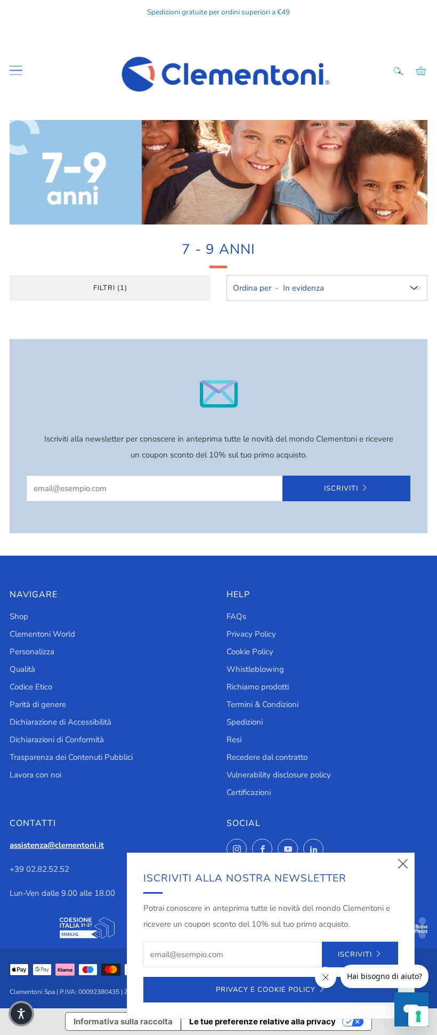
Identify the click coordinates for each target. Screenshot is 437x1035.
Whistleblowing (255, 669)
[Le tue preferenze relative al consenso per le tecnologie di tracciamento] (418, 1016)
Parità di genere (38, 704)
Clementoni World (42, 634)
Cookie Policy (249, 651)
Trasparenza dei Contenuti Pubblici (71, 757)
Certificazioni (248, 792)
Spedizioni (244, 722)
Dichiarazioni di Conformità (57, 739)
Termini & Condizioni (262, 704)
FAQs (236, 616)
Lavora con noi (35, 774)
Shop (19, 616)
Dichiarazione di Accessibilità (60, 722)
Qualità (22, 669)
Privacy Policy (251, 634)
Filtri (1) (110, 288)
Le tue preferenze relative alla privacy (262, 1021)
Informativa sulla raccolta (123, 1021)
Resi (233, 739)
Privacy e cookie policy (265, 989)
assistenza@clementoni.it (57, 845)
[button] (21, 1013)
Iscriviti (341, 488)
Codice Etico (31, 686)
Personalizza (32, 651)
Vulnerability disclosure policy (278, 774)
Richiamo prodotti (257, 686)
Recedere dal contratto (266, 757)
